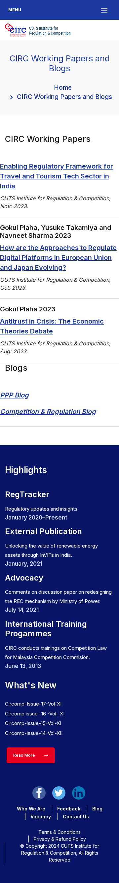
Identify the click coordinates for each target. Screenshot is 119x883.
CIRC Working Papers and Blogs (64, 97)
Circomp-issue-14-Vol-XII (33, 733)
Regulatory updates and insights (41, 509)
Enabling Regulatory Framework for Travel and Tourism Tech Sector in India (56, 176)
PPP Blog (14, 395)
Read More (24, 755)
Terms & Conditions (59, 832)
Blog (97, 808)
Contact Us (76, 816)
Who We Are (31, 808)
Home (63, 87)
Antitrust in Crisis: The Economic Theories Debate (52, 326)
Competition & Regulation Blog (48, 412)
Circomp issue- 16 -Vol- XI (34, 713)
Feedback (68, 808)
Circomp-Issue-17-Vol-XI (33, 704)
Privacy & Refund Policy (60, 839)
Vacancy (40, 816)
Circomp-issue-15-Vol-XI (33, 723)
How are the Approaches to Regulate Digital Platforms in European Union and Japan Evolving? (58, 257)
